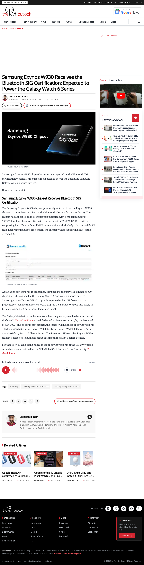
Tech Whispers (29, 21)
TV (32, 540)
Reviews (56, 21)
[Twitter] (116, 508)
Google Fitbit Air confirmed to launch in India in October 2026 (15, 474)
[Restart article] (67, 370)
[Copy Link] (37, 401)
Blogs (113, 21)
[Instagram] (123, 508)
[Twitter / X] (18, 401)
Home (4, 29)
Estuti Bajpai (7, 480)
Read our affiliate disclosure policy (67, 553)
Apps (4, 536)
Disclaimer (98, 2)
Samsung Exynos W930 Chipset (36, 386)
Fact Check (64, 527)
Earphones (41, 454)
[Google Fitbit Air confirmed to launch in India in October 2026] (16, 459)
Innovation (7, 527)
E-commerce (8, 531)
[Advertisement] (48, 51)
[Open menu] (139, 21)
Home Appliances (10, 540)
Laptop (34, 527)
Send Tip (126, 535)
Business (63, 523)
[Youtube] (131, 508)
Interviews (7, 523)
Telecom (102, 21)
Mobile (34, 531)
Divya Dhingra (72, 480)
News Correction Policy (11, 561)
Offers (69, 21)
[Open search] (133, 21)
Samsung (14, 386)
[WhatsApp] (30, 401)
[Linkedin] (139, 508)
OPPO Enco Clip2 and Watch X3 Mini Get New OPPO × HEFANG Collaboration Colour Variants (80, 474)
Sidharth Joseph (29, 416)
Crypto (62, 531)
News (43, 21)
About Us (92, 523)
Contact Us (137, 2)
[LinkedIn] (24, 401)
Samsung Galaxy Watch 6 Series (66, 386)
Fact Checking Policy (32, 561)
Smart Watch (16, 29)
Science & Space (86, 21)
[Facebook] (12, 401)
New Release (10, 21)
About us (87, 2)
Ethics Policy (110, 2)
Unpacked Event (24, 320)
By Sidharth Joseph (19, 96)
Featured (63, 536)
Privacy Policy (124, 2)
